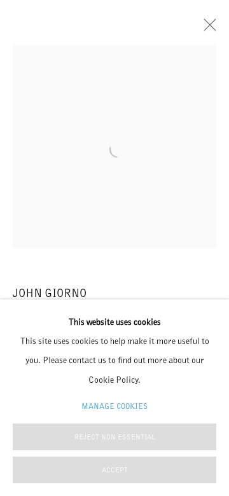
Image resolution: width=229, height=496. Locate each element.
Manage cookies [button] (114, 406)
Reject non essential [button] (114, 437)
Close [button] (206, 28)
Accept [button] (115, 470)
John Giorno (50, 293)
